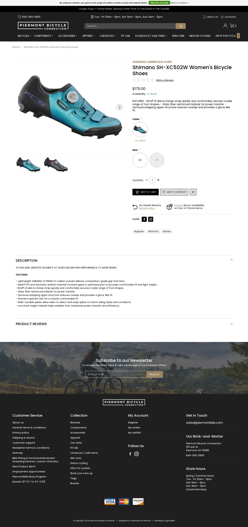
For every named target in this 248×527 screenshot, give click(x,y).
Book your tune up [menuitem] (81, 473)
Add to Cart (148, 192)
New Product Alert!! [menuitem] (24, 466)
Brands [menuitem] (74, 483)
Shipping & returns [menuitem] (23, 437)
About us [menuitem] (18, 422)
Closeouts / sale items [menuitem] (84, 453)
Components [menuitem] (42, 35)
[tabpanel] (124, 287)
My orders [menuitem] (134, 427)
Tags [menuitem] (73, 478)
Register (154, 374)
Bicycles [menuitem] (23, 35)
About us (212, 17)
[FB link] (144, 219)
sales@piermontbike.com (204, 423)
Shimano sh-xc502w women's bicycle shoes (51, 47)
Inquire (178, 205)
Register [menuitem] (133, 422)
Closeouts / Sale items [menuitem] (150, 35)
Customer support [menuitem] (23, 442)
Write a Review (165, 80)
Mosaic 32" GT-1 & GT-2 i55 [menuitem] (28, 481)
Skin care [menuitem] (75, 458)
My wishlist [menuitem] (134, 432)
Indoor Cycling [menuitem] (200, 35)
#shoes (167, 231)
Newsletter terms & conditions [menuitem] (31, 447)
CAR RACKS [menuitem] (107, 35)
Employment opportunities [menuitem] (28, 471)
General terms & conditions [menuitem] (29, 427)
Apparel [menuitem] (87, 35)
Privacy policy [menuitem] (20, 432)
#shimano (153, 231)
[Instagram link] (150, 219)
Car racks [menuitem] (76, 442)
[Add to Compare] (193, 192)
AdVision (147, 520)
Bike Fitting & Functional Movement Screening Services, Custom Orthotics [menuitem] (35, 459)
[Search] (181, 26)
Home (16, 47)
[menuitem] (225, 26)
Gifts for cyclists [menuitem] (80, 468)
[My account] (225, 27)
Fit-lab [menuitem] (74, 447)
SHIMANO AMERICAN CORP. (152, 62)
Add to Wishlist (176, 192)
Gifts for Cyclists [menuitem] (228, 35)
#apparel (138, 231)
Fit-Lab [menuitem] (125, 35)
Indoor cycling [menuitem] (79, 463)
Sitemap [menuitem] (17, 453)
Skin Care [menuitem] (178, 35)
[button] (119, 107)
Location (230, 17)
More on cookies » (180, 3)
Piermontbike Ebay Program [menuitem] (29, 476)
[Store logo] (43, 29)
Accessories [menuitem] (66, 35)
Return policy (147, 208)
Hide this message (159, 3)
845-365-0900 (31, 17)
